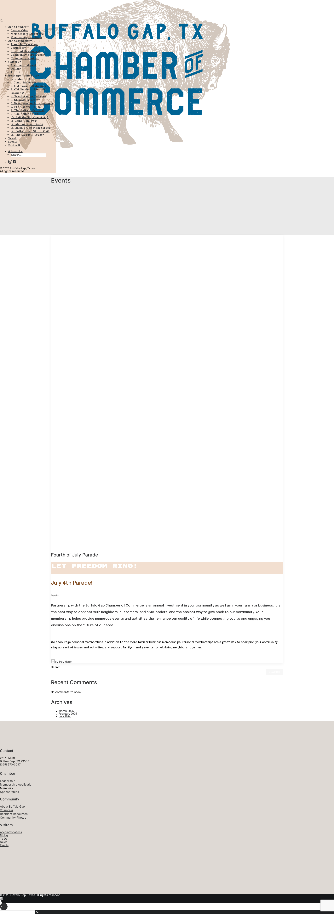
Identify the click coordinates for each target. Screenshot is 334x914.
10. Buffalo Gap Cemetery (29, 117)
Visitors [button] (13, 61)
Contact (13, 145)
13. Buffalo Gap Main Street (30, 127)
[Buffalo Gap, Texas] (28, 9)
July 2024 (65, 716)
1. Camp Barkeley (23, 82)
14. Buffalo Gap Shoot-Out (30, 131)
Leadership (19, 30)
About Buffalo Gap (24, 44)
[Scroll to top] (4, 906)
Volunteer (18, 47)
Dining (15, 68)
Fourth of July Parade (74, 555)
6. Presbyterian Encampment (31, 103)
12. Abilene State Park (26, 124)
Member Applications (26, 37)
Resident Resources (25, 51)
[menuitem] (32, 32)
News (11, 138)
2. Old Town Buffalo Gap (28, 86)
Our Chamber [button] (17, 27)
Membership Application (16, 784)
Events (12, 141)
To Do (15, 72)
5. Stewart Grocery (25, 100)
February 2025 (68, 714)
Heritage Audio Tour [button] (23, 75)
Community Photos (24, 58)
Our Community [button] (19, 40)
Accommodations (23, 65)
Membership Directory (27, 34)
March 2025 (66, 711)
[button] (14, 162)
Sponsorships (9, 792)
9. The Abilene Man (24, 114)
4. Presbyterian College (28, 96)
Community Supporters (27, 54)
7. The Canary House (26, 107)
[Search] (1, 21)
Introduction (20, 79)
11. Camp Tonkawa (23, 120)
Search (55, 667)
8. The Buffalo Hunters (27, 110)
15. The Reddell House (27, 134)
